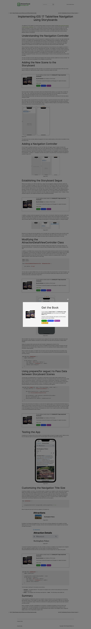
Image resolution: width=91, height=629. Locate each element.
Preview (44, 320)
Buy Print (58, 320)
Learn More (45, 322)
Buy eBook (51, 320)
